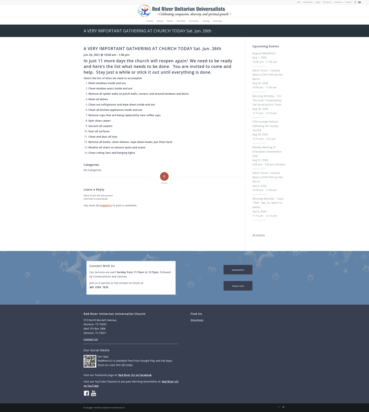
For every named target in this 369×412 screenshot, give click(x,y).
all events (258, 235)
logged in (106, 205)
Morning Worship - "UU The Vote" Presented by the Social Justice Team (267, 100)
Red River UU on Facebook (135, 375)
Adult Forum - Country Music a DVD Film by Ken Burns (267, 75)
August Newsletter (264, 53)
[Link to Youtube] (359, 2)
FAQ (298, 2)
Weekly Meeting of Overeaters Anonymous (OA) (267, 151)
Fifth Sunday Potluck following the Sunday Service (265, 126)
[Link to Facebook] (355, 2)
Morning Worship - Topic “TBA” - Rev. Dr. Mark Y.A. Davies (268, 203)
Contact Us (338, 2)
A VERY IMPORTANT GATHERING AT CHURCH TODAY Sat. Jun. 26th (147, 31)
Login (318, 2)
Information (308, 2)
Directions (327, 2)
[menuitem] (299, 2)
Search (348, 2)
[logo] (185, 10)
